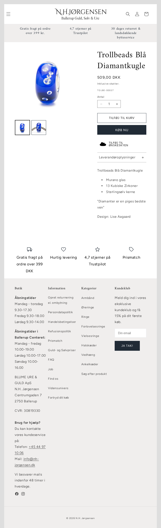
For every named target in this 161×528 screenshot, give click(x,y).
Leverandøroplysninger (117, 157)
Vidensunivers (58, 388)
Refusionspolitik (59, 331)
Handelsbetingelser (62, 322)
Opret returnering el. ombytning (60, 300)
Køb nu (122, 130)
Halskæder (89, 345)
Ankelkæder (89, 364)
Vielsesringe (90, 336)
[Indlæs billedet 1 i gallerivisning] (22, 127)
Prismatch (55, 341)
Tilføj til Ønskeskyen (118, 144)
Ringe (85, 317)
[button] (127, 14)
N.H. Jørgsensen (85, 518)
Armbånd (87, 298)
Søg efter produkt (94, 374)
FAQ (51, 359)
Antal (100, 96)
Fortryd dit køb (58, 397)
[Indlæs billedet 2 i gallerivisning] (38, 127)
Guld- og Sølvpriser (62, 350)
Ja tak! (127, 345)
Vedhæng (88, 355)
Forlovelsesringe (93, 326)
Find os (53, 379)
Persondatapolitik (60, 312)
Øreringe (87, 307)
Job (50, 369)
